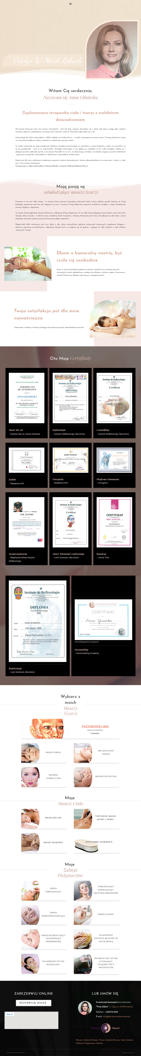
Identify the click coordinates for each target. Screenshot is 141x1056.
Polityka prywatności (128, 1052)
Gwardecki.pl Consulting (18, 1052)
